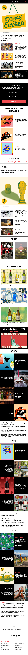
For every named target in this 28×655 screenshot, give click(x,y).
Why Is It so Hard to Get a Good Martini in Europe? (20, 362)
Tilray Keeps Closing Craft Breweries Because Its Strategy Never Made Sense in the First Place (14, 37)
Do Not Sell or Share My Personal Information (14, 631)
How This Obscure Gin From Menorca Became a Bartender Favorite (14, 431)
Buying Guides (14, 266)
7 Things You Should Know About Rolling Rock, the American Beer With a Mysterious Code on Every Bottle (20, 542)
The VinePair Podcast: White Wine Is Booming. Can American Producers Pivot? (21, 121)
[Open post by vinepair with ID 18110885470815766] (21, 250)
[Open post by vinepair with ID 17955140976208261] (7, 250)
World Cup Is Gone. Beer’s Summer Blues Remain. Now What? (14, 171)
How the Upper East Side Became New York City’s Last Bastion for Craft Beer (13, 612)
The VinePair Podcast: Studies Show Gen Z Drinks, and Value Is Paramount (12, 608)
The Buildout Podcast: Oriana (7, 412)
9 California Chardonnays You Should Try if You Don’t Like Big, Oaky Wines (13, 323)
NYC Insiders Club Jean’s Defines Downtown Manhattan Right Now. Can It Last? (13, 427)
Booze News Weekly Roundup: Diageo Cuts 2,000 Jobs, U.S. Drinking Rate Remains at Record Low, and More (21, 213)
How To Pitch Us (18, 647)
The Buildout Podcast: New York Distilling (20, 135)
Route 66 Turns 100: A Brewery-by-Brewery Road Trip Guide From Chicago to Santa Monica (7, 558)
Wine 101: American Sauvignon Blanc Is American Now (20, 452)
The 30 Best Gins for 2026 (7, 304)
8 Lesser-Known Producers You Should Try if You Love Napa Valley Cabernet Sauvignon (20, 65)
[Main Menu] (1, 1)
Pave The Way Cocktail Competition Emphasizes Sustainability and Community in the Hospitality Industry (21, 75)
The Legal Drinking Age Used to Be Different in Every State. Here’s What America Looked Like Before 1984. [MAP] (13, 436)
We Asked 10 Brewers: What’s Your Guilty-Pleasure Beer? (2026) (20, 56)
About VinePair (4, 643)
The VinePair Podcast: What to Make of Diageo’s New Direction (21, 395)
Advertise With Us (4, 645)
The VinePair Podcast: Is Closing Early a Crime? (7, 379)
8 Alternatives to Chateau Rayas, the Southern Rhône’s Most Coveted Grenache (7, 503)
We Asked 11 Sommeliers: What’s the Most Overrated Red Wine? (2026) (20, 486)
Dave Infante (4, 40)
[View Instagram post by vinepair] (12, 257)
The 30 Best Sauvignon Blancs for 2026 (11, 285)
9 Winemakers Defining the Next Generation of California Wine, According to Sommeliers (8, 468)
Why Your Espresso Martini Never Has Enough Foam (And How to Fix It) (13, 423)
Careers (2, 647)
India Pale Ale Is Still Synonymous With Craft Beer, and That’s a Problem (21, 576)
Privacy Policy (18, 649)
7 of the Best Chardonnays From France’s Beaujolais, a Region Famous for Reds (12, 519)
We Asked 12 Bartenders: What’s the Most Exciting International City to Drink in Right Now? (14, 604)
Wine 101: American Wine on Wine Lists (20, 148)
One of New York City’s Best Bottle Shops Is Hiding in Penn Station (12, 526)
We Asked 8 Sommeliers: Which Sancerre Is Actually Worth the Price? (12, 514)
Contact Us (17, 645)
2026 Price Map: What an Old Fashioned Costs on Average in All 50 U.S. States (21, 222)
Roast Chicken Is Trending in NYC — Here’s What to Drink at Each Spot (12, 615)
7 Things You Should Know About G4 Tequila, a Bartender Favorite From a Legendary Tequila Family (21, 47)
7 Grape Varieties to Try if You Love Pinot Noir (13, 522)
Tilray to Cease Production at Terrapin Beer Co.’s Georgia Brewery (21, 231)
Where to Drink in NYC (14, 329)
